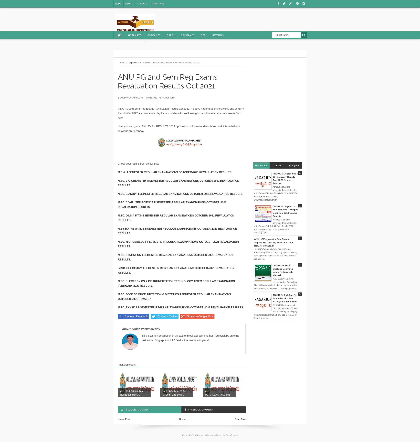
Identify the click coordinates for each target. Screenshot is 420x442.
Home (118, 3)
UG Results (134, 35)
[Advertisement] (277, 112)
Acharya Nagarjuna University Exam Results (218, 435)
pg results (168, 98)
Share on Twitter (167, 316)
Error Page (158, 3)
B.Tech (170, 35)
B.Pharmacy (188, 35)
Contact (142, 3)
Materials (218, 35)
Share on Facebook (136, 316)
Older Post (240, 419)
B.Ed (203, 35)
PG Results (154, 35)
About (129, 3)
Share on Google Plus (200, 316)
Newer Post (124, 419)
